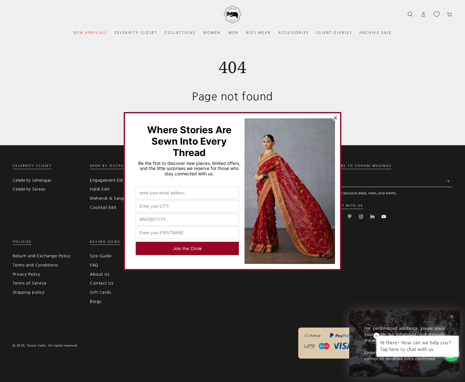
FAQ (94, 265)
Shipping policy (28, 292)
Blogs (95, 301)
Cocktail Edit (103, 207)
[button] (410, 14)
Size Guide (100, 256)
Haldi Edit (99, 189)
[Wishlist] (436, 14)
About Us (99, 274)
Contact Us (101, 283)
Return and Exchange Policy (41, 256)
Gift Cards (100, 292)
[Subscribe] (449, 181)
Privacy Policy (26, 274)
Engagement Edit (107, 180)
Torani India (36, 345)
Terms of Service (29, 283)
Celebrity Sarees (29, 189)
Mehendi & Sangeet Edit (115, 198)
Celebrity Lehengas (32, 180)
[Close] (451, 317)
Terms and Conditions (35, 265)
